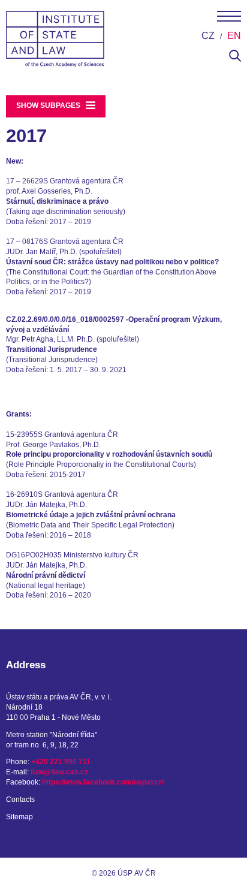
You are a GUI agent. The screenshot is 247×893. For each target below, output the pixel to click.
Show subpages (49, 105)
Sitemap (19, 817)
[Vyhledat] (235, 59)
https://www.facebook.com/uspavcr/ (103, 782)
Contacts (20, 799)
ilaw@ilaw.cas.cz (59, 772)
